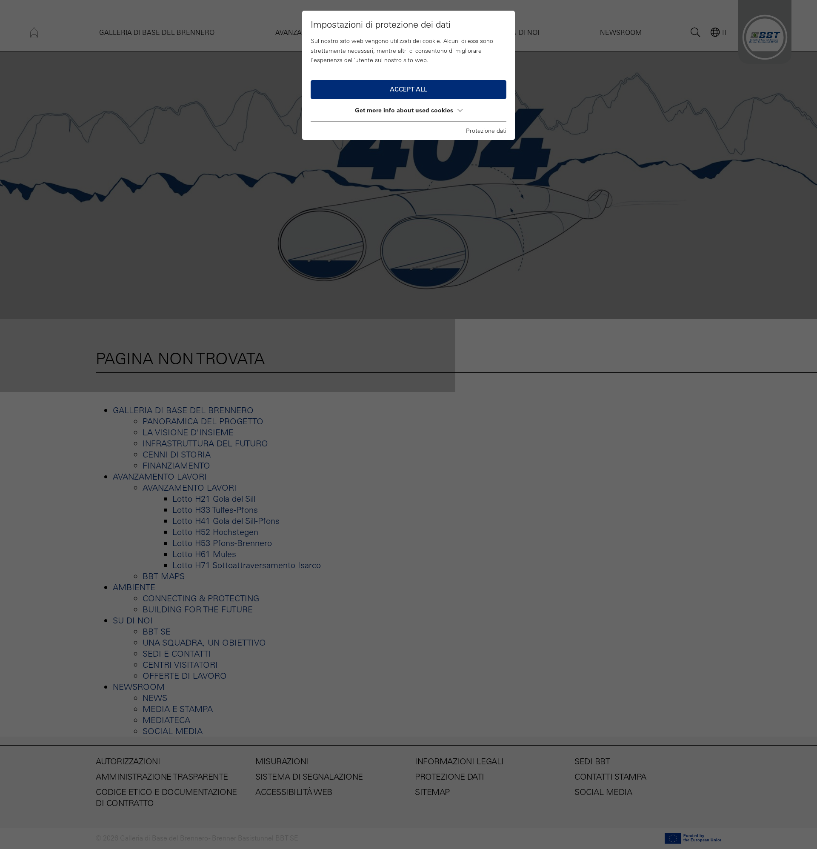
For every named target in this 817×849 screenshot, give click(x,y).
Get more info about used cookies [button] (404, 110)
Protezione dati (486, 130)
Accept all (408, 89)
